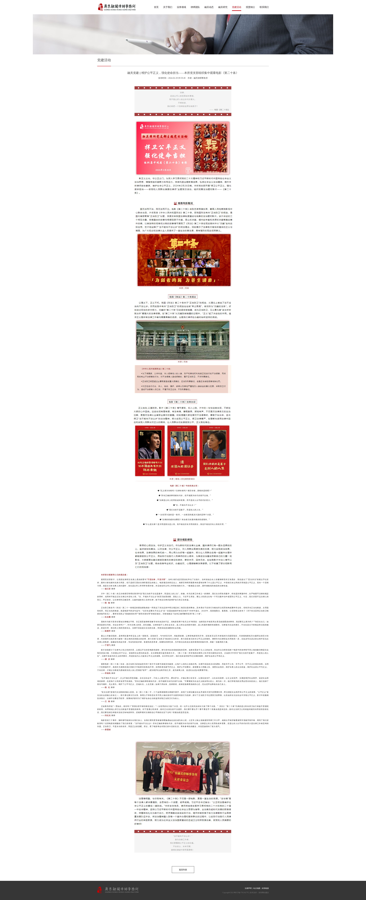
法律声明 (248, 888)
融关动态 (209, 7)
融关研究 (222, 7)
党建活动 (236, 7)
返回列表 (183, 870)
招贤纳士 (250, 7)
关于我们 (167, 7)
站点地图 (256, 888)
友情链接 (265, 888)
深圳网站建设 (263, 893)
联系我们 (264, 7)
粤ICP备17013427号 (241, 893)
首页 (156, 7)
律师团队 (195, 7)
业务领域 (181, 7)
